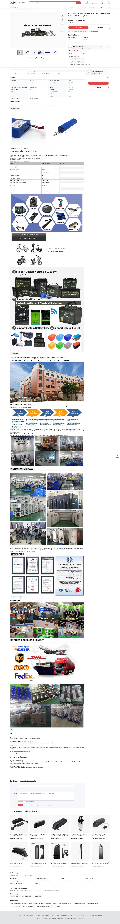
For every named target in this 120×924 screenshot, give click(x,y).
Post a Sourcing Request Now (48, 805)
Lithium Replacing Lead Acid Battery (18, 881)
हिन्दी (78, 915)
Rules (109, 7)
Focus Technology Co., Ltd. (51, 918)
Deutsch (57, 915)
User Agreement (68, 918)
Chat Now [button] (100, 27)
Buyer (78, 7)
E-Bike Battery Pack (15, 896)
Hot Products (25, 914)
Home (11, 9)
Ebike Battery (88, 881)
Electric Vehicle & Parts (25, 9)
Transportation (16, 9)
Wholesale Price (62, 914)
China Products (33, 914)
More (11, 909)
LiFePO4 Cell (62, 878)
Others (36, 883)
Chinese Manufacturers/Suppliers (43, 914)
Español (31, 915)
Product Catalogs (29, 875)
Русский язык (47, 915)
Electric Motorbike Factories (65, 903)
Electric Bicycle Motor (27, 896)
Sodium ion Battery (89, 878)
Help (85, 7)
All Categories (15, 7)
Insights (95, 914)
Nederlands (62, 915)
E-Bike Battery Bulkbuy (57, 906)
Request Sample (94, 31)
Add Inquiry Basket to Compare (38, 58)
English (27, 915)
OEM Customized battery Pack (16, 883)
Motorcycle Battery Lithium (43, 906)
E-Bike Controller (38, 896)
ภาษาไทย (82, 915)
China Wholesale (54, 914)
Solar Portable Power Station (41, 878)
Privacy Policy (80, 918)
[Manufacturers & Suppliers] (17, 2)
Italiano (53, 915)
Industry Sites (68, 914)
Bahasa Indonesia (98, 915)
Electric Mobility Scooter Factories (18, 903)
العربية (67, 915)
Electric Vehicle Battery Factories (36, 903)
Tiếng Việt (92, 915)
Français (42, 915)
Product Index (84, 914)
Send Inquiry (78, 27)
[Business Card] (108, 77)
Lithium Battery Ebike (15, 906)
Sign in (108, 3)
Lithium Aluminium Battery (79, 903)
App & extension (93, 7)
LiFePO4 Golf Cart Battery (65, 881)
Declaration (74, 918)
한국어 (71, 915)
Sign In (70, 64)
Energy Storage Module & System (42, 881)
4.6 (93, 73)
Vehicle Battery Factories (50, 903)
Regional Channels (76, 914)
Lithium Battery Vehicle (93, 903)
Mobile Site (90, 914)
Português (37, 915)
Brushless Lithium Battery (28, 906)
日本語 (75, 915)
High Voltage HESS (14, 878)
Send (20, 805)
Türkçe (87, 915)
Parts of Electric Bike (35, 9)
